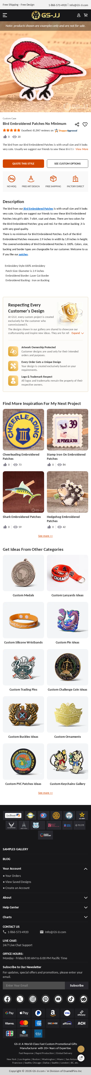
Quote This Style (23, 163)
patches (23, 254)
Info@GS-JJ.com (55, 932)
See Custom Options (67, 163)
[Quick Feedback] (80, 1057)
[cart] (85, 15)
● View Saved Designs (17, 882)
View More (81, 149)
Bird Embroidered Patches (38, 208)
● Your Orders (12, 876)
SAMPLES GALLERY (15, 849)
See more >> (45, 536)
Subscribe (77, 985)
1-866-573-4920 (18, 932)
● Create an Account (16, 888)
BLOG (6, 859)
